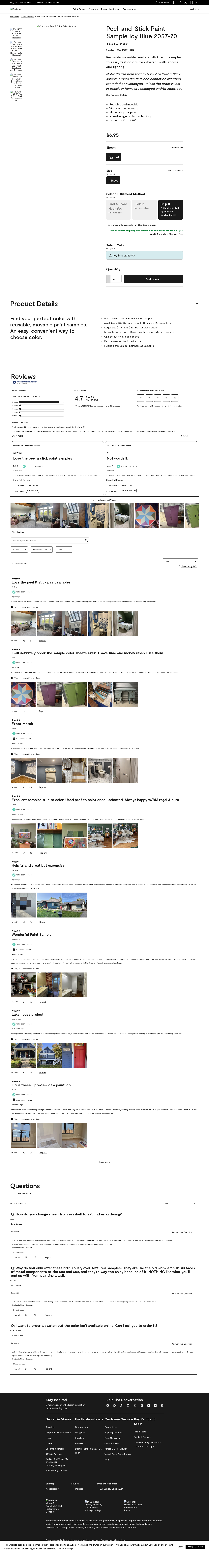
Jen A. (14, 1090)
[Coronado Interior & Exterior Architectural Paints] (138, 1505)
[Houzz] (148, 1405)
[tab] (16, 33)
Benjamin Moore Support (22, 1247)
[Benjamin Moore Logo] (19, 9)
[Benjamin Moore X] (142, 1405)
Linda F (110, 466)
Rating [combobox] (15, 549)
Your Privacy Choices (56, 1470)
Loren (14, 804)
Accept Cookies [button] (195, 1547)
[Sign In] (185, 2)
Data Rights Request (56, 1465)
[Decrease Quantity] (108, 279)
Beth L (15, 466)
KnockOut (16, 939)
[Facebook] (107, 1405)
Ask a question (24, 1193)
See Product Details (116, 94)
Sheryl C (15, 728)
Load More (104, 1162)
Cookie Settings (65, 1548)
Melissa (15, 870)
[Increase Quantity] (119, 279)
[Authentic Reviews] (24, 382)
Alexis (14, 658)
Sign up (49, 1404)
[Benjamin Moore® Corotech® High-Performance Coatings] (59, 1505)
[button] (47, 2)
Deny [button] (180, 1547)
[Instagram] (114, 1405)
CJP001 (13, 1280)
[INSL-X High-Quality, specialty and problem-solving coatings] (98, 1505)
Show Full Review (21, 479)
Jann (12, 1219)
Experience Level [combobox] (40, 549)
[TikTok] (162, 1405)
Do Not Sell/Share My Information (57, 1460)
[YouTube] (128, 1405)
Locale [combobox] (61, 549)
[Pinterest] (135, 1405)
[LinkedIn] (155, 1405)
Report (42, 640)
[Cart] (197, 2)
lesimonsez (16, 1019)
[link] (191, 2)
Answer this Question (182, 1232)
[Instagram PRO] (121, 1405)
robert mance (15, 1330)
